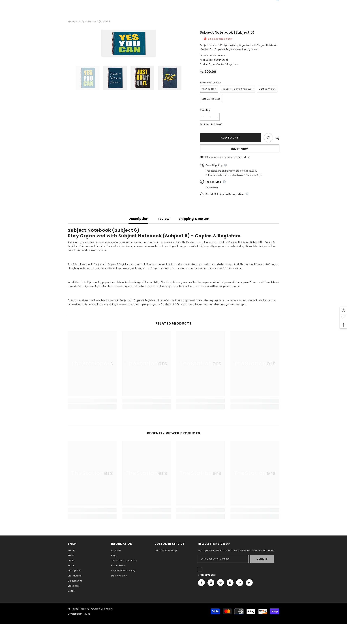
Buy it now (239, 149)
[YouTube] (239, 582)
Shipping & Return (194, 218)
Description (138, 218)
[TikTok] (230, 582)
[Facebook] (201, 582)
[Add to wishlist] (268, 137)
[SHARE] (276, 137)
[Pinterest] (220, 582)
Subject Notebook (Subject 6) (227, 32)
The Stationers (218, 55)
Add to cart (230, 137)
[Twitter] (249, 582)
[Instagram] (210, 582)
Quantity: (205, 110)
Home (71, 21)
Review (163, 218)
